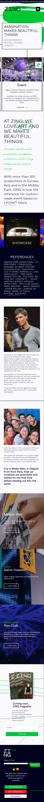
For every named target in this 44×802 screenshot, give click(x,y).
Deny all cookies (15, 791)
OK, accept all (15, 787)
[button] (38, 9)
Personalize (16, 796)
